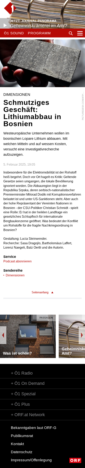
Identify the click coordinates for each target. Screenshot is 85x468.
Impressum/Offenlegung (31, 460)
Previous (3, 335)
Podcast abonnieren (17, 261)
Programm (39, 33)
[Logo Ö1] (10, 8)
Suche (71, 33)
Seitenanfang (40, 292)
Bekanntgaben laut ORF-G (33, 428)
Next (82, 335)
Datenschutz (21, 452)
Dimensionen (15, 275)
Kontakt (17, 444)
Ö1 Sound (14, 33)
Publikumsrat (22, 436)
